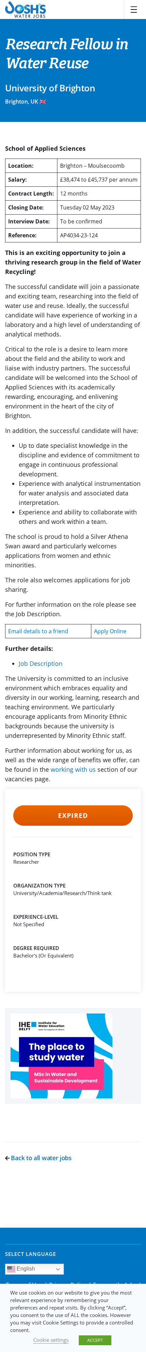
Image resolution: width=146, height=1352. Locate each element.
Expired (73, 815)
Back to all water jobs (41, 1158)
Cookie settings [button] (51, 1339)
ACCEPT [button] (95, 1340)
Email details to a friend (38, 631)
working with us (73, 769)
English (25, 1269)
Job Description (40, 663)
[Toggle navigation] (133, 9)
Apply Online (110, 631)
